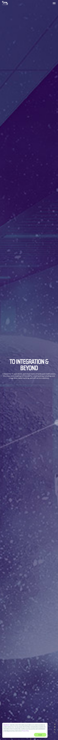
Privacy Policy (25, 730)
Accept (40, 734)
